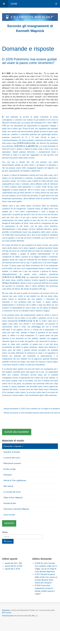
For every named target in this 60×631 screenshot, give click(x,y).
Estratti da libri (9, 503)
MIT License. (7, 613)
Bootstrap (5, 610)
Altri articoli (8, 486)
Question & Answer (11, 452)
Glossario (7, 475)
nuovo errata (9, 515)
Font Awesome (7, 616)
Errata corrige (9, 469)
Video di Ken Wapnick (13, 497)
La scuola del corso (12, 492)
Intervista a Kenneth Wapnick (16, 509)
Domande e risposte (12, 446)
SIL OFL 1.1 (33, 616)
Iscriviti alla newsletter (16, 431)
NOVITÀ (9, 523)
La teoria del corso (11, 457)
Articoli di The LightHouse (14, 480)
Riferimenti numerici (12, 463)
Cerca (5, 532)
